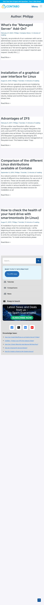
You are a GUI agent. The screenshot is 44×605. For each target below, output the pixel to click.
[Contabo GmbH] (10, 6)
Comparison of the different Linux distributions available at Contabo (22, 164)
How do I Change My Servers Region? (16, 348)
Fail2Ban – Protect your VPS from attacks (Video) (19, 340)
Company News (25, 33)
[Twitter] (18, 327)
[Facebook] (12, 327)
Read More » (5, 57)
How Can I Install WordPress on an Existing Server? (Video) (22, 337)
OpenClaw (24, 1)
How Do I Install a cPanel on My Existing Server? (19, 351)
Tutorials (21, 81)
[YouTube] (32, 327)
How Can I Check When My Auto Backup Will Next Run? (21, 344)
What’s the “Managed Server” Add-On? (17, 26)
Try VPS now (12, 274)
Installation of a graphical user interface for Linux (20, 74)
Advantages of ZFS (15, 118)
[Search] (38, 260)
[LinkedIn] (25, 327)
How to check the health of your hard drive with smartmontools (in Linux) (21, 214)
